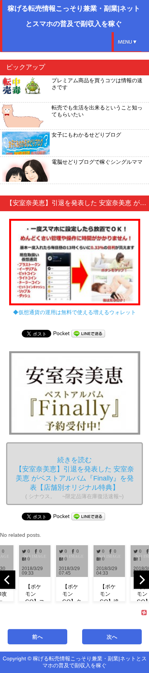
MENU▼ (128, 42)
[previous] (7, 579)
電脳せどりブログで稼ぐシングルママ (97, 162)
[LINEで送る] (88, 333)
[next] (141, 579)
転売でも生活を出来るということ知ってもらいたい (97, 110)
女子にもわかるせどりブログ (86, 135)
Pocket (61, 333)
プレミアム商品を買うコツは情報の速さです (97, 83)
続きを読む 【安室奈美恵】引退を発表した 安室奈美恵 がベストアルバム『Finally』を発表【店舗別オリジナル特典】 (74, 477)
